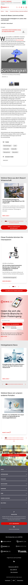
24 (18, 439)
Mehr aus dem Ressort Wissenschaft (14, 227)
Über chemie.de (14, 572)
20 (13, 439)
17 (9, 439)
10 (18, 221)
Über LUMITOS (13, 569)
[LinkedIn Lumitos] (14, 561)
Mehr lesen (4, 336)
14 (5, 439)
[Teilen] (19, 7)
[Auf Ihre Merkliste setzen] (24, 7)
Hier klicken (14, 328)
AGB (14, 580)
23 (17, 439)
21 (14, 439)
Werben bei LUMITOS (13, 567)
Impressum (7, 580)
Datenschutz (20, 580)
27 (22, 439)
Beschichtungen (20, 40)
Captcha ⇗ (19, 329)
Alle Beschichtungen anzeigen (14, 290)
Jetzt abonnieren (14, 523)
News (2, 469)
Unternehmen (4, 474)
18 (15, 222)
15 (11, 222)
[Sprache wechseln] (21, 7)
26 (21, 439)
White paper (4, 483)
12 (21, 221)
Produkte (3, 479)
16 (12, 222)
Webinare (3, 488)
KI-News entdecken (14, 455)
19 (16, 222)
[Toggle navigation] (26, 7)
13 (22, 221)
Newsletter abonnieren (12, 324)
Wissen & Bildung (5, 498)
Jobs (2, 493)
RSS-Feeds (3, 502)
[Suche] (17, 7)
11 (20, 384)
